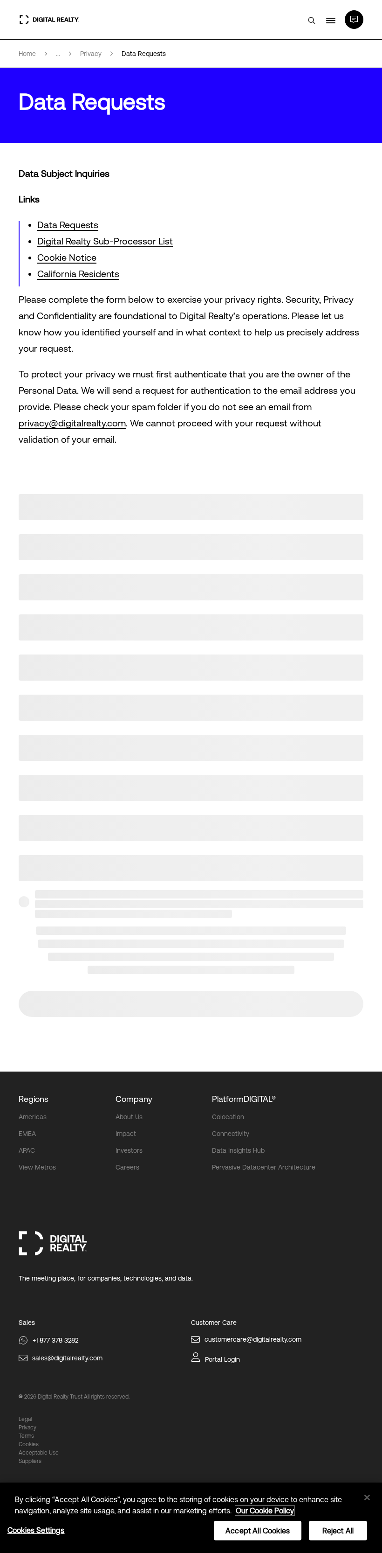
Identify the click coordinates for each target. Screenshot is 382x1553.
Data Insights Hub (238, 1150)
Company (134, 1099)
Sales (27, 1322)
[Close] (367, 1497)
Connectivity (230, 1133)
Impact (126, 1133)
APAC (27, 1150)
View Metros (37, 1167)
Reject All (338, 1530)
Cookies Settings (36, 1530)
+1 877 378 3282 (55, 1340)
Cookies (29, 1444)
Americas (33, 1117)
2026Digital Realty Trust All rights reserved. (77, 1396)
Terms (26, 1436)
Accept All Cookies (257, 1530)
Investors (129, 1150)
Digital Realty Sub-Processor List (105, 241)
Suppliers (30, 1461)
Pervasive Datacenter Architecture (263, 1167)
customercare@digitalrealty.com (253, 1339)
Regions (33, 1099)
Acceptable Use (39, 1452)
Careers (127, 1167)
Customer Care (214, 1322)
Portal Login (222, 1359)
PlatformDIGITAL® (244, 1099)
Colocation (228, 1117)
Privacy (27, 1427)
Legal (25, 1419)
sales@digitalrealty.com (67, 1358)
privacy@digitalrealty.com (72, 423)
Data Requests (67, 224)
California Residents (78, 273)
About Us (129, 1117)
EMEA (27, 1133)
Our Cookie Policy (265, 1510)
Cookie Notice (66, 257)
